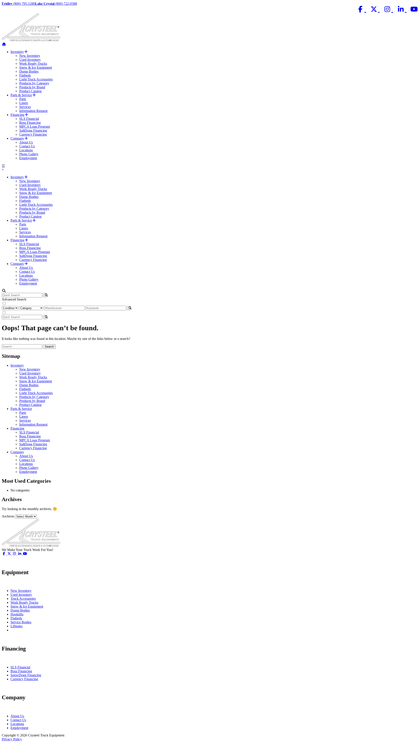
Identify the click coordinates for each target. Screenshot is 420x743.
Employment (28, 158)
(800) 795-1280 (18, 3)
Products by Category (34, 83)
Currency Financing (33, 134)
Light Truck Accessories (36, 79)
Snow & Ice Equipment (35, 67)
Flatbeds (25, 75)
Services (25, 107)
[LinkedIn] (402, 9)
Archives (8, 516)
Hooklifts (16, 614)
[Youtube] (414, 9)
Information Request (33, 111)
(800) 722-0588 (56, 3)
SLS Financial (29, 119)
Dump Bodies (28, 71)
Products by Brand (32, 87)
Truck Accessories (23, 598)
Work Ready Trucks (33, 63)
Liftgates (16, 626)
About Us (26, 142)
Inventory (17, 52)
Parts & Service (21, 95)
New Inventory (29, 56)
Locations (26, 150)
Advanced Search (14, 299)
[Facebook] (361, 9)
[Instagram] (388, 9)
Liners (23, 103)
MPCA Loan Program (34, 126)
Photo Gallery (28, 154)
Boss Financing (30, 122)
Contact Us (27, 146)
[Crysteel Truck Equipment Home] (4, 44)
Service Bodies (20, 622)
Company (17, 138)
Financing (17, 115)
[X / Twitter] (375, 9)
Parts (22, 99)
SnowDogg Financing (25, 675)
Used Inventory (30, 59)
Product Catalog (30, 91)
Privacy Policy (12, 739)
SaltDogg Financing (33, 130)
